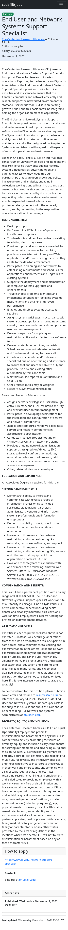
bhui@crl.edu (31, 715)
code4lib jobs (12, 4)
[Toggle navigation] (61, 4)
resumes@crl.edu (47, 695)
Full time (7, 14)
